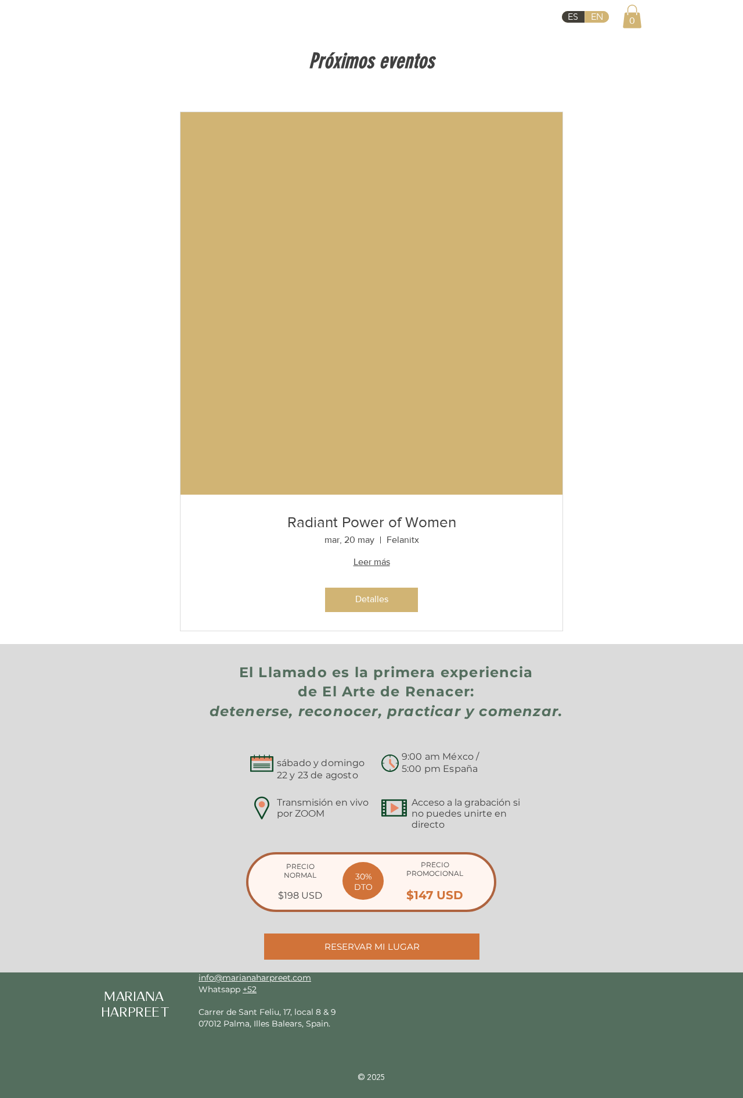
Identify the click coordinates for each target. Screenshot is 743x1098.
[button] (632, 16)
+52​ (250, 989)
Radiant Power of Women (371, 522)
